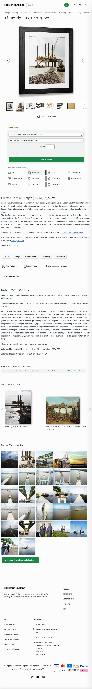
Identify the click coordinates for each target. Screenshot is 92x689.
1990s (6, 257)
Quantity (41, 147)
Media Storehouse (34, 669)
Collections (37, 13)
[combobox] (45, 5)
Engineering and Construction (41, 371)
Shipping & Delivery (12, 634)
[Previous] (7, 60)
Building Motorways (58, 371)
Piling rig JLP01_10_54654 (16, 426)
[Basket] (80, 5)
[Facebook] (26, 678)
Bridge (17, 257)
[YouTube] (37, 678)
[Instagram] (43, 678)
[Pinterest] (32, 678)
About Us (66, 589)
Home (4, 371)
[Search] (66, 5)
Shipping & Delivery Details (72, 232)
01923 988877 (42, 624)
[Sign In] (85, 5)
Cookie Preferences (12, 649)
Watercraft (60, 257)
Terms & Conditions (12, 639)
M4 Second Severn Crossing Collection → (20, 560)
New (70, 13)
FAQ (5, 619)
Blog (79, 13)
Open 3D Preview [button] (48, 116)
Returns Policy (10, 629)
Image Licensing (11, 13)
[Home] (14, 4)
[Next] (84, 60)
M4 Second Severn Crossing (76, 371)
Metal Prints (9, 644)
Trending (62, 13)
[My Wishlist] (74, 5)
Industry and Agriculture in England (19, 371)
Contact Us (25, 13)
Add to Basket (46, 160)
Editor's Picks (50, 13)
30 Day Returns (17, 240)
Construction (30, 257)
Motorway (46, 257)
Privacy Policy (9, 624)
